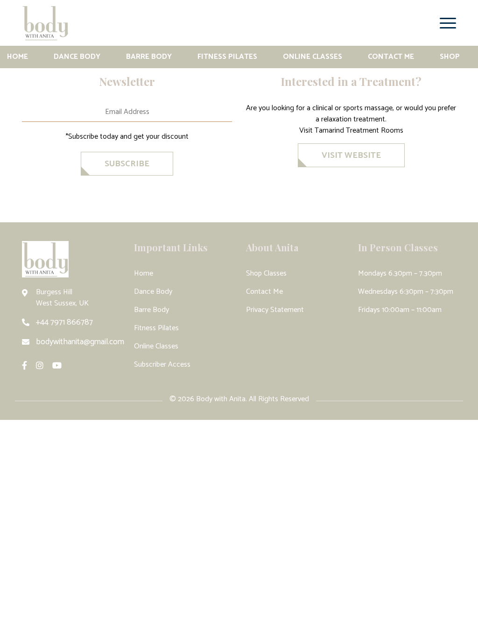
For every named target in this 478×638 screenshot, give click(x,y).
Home (17, 56)
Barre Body (149, 56)
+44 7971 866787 (64, 322)
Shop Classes (266, 273)
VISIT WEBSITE (351, 156)
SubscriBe (127, 164)
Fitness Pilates (227, 56)
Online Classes (312, 56)
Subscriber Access (162, 364)
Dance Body (77, 56)
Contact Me (391, 56)
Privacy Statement (275, 310)
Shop (450, 56)
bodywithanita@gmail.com (80, 342)
